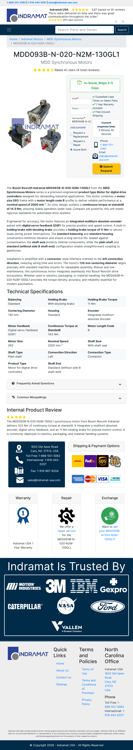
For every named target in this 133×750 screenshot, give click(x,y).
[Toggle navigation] (9, 29)
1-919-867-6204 (48, 471)
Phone (75, 108)
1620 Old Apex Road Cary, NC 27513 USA (114, 682)
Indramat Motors (32, 39)
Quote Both (80, 149)
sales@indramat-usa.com (62, 2)
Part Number (78, 118)
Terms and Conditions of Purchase (89, 687)
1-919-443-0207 (37, 2)
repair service (67, 531)
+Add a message (78, 127)
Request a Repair (79, 143)
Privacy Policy (87, 702)
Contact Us (63, 677)
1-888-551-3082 (16, 2)
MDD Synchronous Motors (64, 39)
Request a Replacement (80, 134)
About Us (62, 670)
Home (13, 39)
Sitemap (61, 684)
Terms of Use (88, 671)
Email (74, 98)
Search (122, 29)
